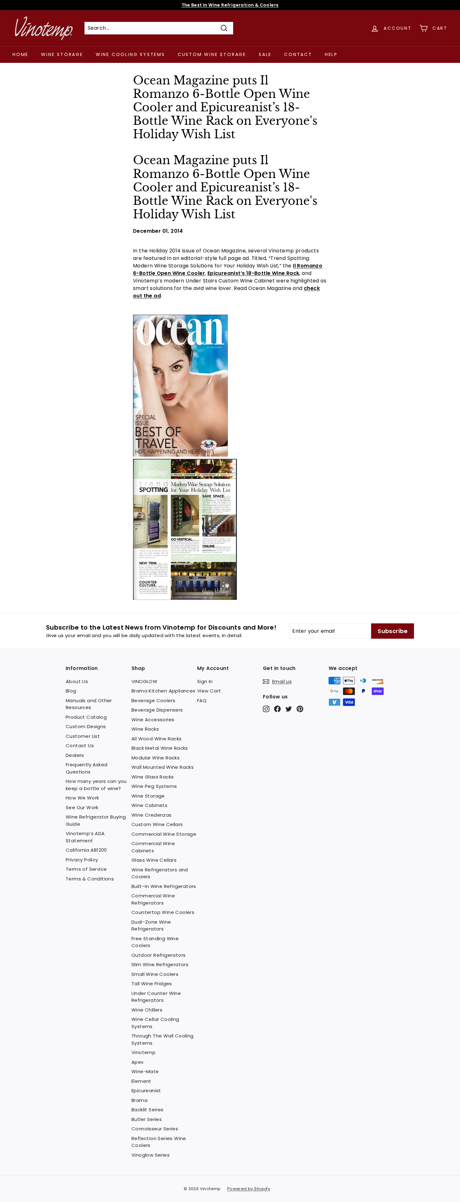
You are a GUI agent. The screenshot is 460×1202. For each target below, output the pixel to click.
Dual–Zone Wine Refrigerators (151, 925)
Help (331, 54)
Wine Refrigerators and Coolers (159, 873)
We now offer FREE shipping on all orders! (230, 5)
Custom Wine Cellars (157, 824)
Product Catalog (86, 717)
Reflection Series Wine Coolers (158, 1142)
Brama (139, 1100)
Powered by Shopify (248, 1189)
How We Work (82, 797)
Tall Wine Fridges (151, 983)
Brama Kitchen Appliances (163, 690)
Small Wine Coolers (154, 974)
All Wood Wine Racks (156, 738)
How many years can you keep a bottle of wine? (96, 785)
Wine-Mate (145, 1071)
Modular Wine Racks (155, 757)
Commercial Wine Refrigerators (153, 899)
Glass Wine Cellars (153, 860)
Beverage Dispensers (157, 710)
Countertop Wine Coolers (162, 912)
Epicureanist (146, 1090)
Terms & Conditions (90, 878)
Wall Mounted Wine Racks (162, 767)
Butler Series (146, 1119)
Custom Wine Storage (212, 54)
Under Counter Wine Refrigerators (156, 997)
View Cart (209, 690)
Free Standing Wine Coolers (155, 942)
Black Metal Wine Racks (159, 748)
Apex (137, 1062)
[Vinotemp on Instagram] (266, 709)
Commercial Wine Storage (163, 834)
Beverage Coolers (153, 700)
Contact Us (80, 745)
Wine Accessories (152, 719)
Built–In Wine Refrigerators (163, 886)
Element (141, 1081)
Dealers (75, 755)
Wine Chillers (146, 1010)
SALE (265, 54)
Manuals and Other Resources (89, 704)
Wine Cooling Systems (130, 54)
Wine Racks (145, 729)
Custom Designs (86, 726)
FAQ (202, 700)
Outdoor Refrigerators (158, 955)
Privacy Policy (82, 859)
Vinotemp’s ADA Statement (85, 837)
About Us (77, 681)
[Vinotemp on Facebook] (277, 709)
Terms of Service (86, 869)
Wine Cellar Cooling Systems (155, 1023)
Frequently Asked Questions (86, 768)
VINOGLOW (144, 681)
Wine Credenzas (151, 815)
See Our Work (82, 807)
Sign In (205, 681)
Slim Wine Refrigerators (159, 964)
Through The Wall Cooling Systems (162, 1039)
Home (20, 54)
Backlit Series (147, 1109)
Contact (298, 54)
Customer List (83, 736)
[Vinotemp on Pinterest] (300, 709)
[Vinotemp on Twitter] (288, 709)
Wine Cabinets (149, 805)
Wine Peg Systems (154, 786)
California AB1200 (86, 850)
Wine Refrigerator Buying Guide (96, 820)
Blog (71, 690)
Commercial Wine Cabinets (153, 847)
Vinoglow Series (150, 1155)
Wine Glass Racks (152, 776)
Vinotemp (143, 1052)
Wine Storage (62, 54)
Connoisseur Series (154, 1128)
